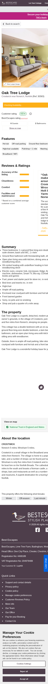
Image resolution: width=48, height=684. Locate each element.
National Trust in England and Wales (27, 427)
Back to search (13, 24)
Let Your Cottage (35, 3)
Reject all (24, 671)
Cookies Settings (24, 664)
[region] (24, 654)
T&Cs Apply (41, 17)
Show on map (15, 128)
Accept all (24, 679)
